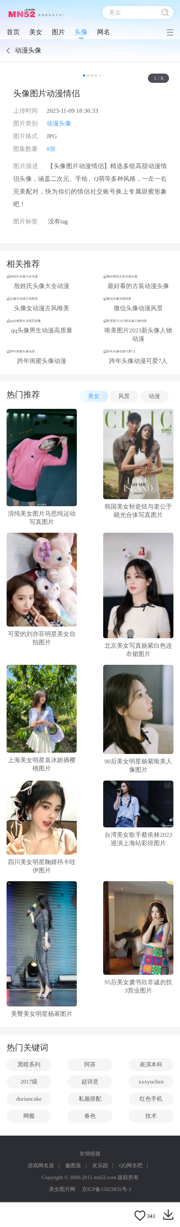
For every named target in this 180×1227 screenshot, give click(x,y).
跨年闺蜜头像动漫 (41, 360)
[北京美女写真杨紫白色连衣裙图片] (138, 585)
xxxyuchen (151, 1081)
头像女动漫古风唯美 (41, 308)
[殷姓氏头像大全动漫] (42, 277)
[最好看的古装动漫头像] (138, 277)
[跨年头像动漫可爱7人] (138, 351)
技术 (151, 1116)
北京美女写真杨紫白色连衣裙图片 (138, 649)
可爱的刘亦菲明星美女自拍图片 (42, 638)
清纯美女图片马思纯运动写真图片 (42, 517)
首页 (13, 32)
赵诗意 (90, 1081)
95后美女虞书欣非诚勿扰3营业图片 (138, 986)
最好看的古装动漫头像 (138, 286)
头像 (81, 32)
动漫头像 (59, 123)
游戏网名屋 (41, 1165)
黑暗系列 (29, 1064)
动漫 (154, 396)
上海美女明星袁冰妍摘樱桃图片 (42, 764)
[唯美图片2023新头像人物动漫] (138, 321)
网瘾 (29, 1116)
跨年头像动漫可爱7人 (138, 360)
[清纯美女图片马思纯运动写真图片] (42, 457)
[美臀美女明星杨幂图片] (42, 943)
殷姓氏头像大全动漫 (41, 286)
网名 (103, 32)
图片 (58, 32)
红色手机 (151, 1099)
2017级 (29, 1081)
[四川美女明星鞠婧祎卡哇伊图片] (42, 818)
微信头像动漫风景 (138, 308)
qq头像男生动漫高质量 (41, 330)
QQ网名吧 (130, 1165)
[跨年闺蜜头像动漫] (42, 351)
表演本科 (151, 1064)
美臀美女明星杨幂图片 (41, 1013)
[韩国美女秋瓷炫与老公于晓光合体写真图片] (138, 454)
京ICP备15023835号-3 (106, 1189)
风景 (124, 396)
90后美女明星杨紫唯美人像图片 (138, 765)
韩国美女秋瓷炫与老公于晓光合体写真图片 (138, 510)
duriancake (29, 1099)
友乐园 (100, 1165)
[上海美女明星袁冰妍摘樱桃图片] (42, 709)
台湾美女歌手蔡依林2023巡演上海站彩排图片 (138, 838)
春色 (90, 1116)
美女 (35, 32)
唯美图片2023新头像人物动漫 (138, 334)
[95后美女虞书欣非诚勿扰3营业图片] (138, 928)
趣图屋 (73, 1165)
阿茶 (90, 1064)
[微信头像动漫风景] (138, 299)
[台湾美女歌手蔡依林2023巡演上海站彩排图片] (138, 804)
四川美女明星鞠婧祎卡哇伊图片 (42, 866)
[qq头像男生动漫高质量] (42, 321)
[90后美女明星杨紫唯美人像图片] (138, 709)
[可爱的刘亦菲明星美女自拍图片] (42, 580)
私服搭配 (90, 1099)
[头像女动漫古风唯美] (42, 299)
